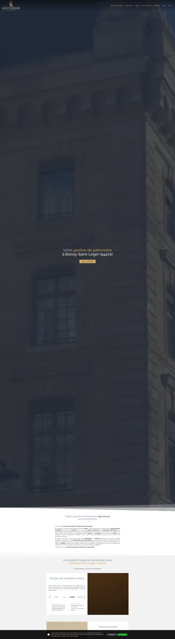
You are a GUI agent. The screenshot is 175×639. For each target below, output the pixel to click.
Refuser (113, 634)
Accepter (123, 634)
